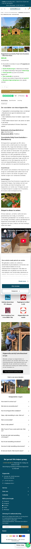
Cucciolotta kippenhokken (11, 12)
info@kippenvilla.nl (9, 483)
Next (28, 31)
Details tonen (22, 281)
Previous (2, 31)
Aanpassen (15, 291)
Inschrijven (24, 526)
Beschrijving (4, 100)
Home (2, 12)
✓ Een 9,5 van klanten (7, 3)
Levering (19, 100)
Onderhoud (4, 103)
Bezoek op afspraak (9, 478)
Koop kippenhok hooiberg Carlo (13, 371)
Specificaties (12, 100)
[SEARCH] (4, 9)
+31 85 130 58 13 (8, 480)
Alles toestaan (15, 286)
